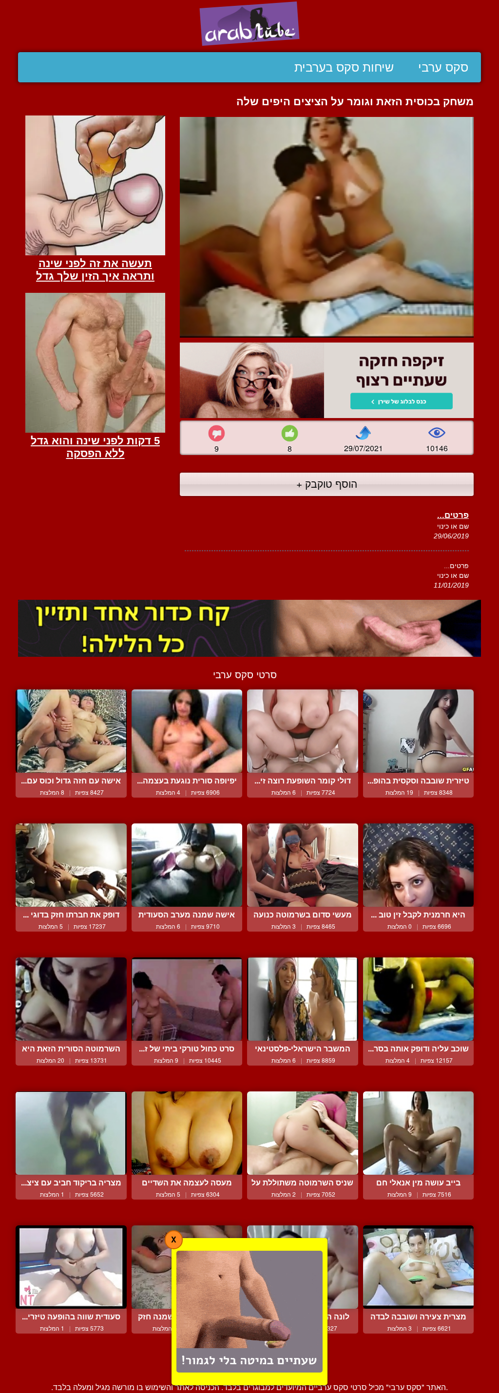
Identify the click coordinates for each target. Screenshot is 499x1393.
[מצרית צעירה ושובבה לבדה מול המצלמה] (418, 1267)
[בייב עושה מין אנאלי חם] (418, 1133)
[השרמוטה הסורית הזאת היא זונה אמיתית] (71, 999)
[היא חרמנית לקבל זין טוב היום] (418, 865)
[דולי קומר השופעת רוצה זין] (302, 731)
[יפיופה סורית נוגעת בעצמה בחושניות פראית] (187, 731)
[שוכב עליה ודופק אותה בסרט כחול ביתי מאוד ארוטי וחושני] (418, 999)
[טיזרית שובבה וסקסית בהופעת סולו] (418, 731)
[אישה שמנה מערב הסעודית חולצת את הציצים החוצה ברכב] (187, 865)
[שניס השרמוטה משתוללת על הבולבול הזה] (302, 1133)
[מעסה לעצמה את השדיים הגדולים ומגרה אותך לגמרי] (187, 1133)
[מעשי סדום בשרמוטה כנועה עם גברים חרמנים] (302, 865)
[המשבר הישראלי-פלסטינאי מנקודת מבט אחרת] (302, 999)
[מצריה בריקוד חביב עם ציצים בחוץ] (71, 1133)
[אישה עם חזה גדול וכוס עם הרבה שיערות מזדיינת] (71, 731)
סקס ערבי (443, 67)
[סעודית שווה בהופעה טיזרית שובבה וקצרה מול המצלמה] (71, 1267)
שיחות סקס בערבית (344, 67)
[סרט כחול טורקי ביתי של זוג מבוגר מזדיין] (187, 999)
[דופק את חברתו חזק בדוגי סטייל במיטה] (71, 865)
